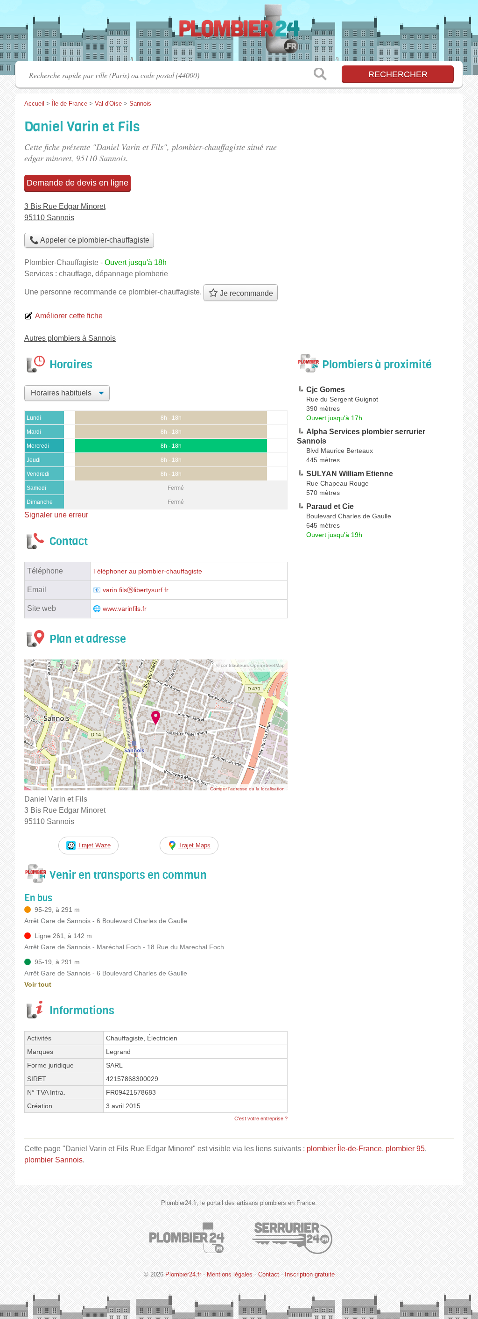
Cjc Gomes (325, 390)
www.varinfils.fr (125, 608)
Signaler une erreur (56, 515)
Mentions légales (230, 1274)
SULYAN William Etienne (349, 474)
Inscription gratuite (310, 1274)
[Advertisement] (375, 760)
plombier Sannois (53, 1160)
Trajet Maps (194, 845)
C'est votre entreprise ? (261, 1118)
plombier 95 (405, 1149)
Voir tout (37, 984)
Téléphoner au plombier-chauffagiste (147, 571)
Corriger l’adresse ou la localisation (247, 788)
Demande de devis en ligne (77, 182)
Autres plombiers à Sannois (70, 338)
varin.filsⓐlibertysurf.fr (136, 590)
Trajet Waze (94, 845)
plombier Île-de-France (344, 1149)
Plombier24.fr (239, 33)
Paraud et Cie (330, 506)
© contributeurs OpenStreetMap (250, 665)
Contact (268, 1274)
